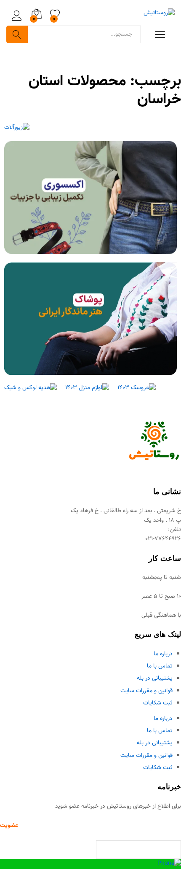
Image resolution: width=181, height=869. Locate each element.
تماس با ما (160, 666)
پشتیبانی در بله (155, 678)
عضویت (9, 825)
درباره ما (163, 654)
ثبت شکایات (158, 703)
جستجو (17, 34)
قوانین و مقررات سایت (146, 691)
